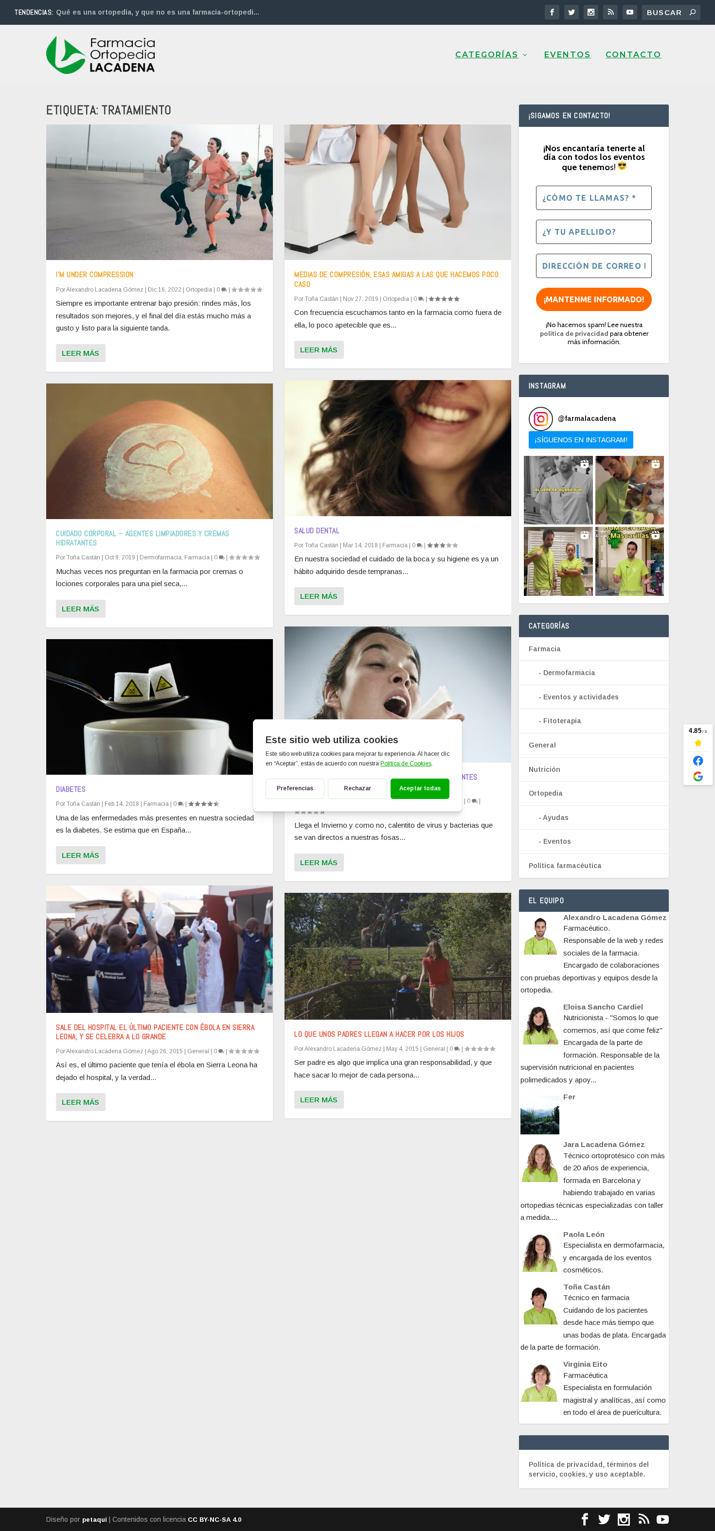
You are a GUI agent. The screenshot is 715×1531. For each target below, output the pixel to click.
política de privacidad (574, 333)
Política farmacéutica (565, 866)
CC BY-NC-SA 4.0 (214, 1519)
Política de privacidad (566, 1464)
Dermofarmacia (160, 557)
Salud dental (317, 530)
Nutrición (544, 769)
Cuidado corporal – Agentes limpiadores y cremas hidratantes (143, 538)
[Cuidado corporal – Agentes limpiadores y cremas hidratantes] (159, 451)
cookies (572, 1474)
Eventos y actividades (581, 697)
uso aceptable (619, 1474)
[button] (558, 490)
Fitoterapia (562, 721)
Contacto (633, 55)
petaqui (94, 1519)
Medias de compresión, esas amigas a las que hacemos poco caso (396, 279)
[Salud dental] (398, 448)
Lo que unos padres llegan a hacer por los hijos (379, 1034)
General (198, 1051)
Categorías (486, 55)
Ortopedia (199, 289)
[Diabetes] (159, 707)
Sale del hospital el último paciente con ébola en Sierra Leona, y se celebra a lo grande (155, 1032)
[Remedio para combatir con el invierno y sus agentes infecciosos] (398, 694)
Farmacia (197, 557)
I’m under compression (95, 274)
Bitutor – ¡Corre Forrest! (98, 12)
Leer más (80, 353)
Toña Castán (83, 557)
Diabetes (71, 789)
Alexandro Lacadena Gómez (104, 289)
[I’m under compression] (159, 192)
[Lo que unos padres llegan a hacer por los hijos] (398, 956)
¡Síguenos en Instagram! (581, 440)
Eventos (567, 55)
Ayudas (556, 817)
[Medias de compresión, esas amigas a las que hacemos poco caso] (398, 192)
